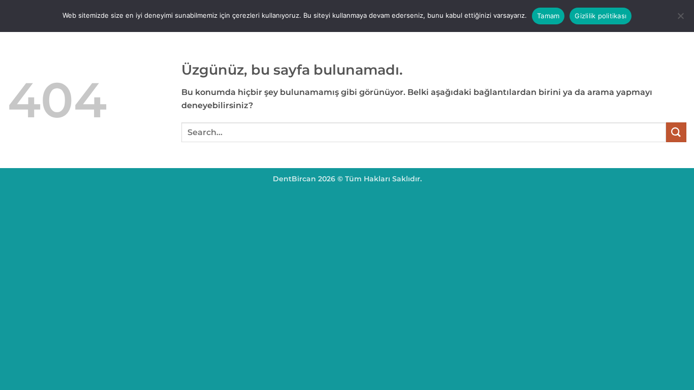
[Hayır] (680, 19)
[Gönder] (676, 132)
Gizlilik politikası (600, 16)
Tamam (548, 16)
